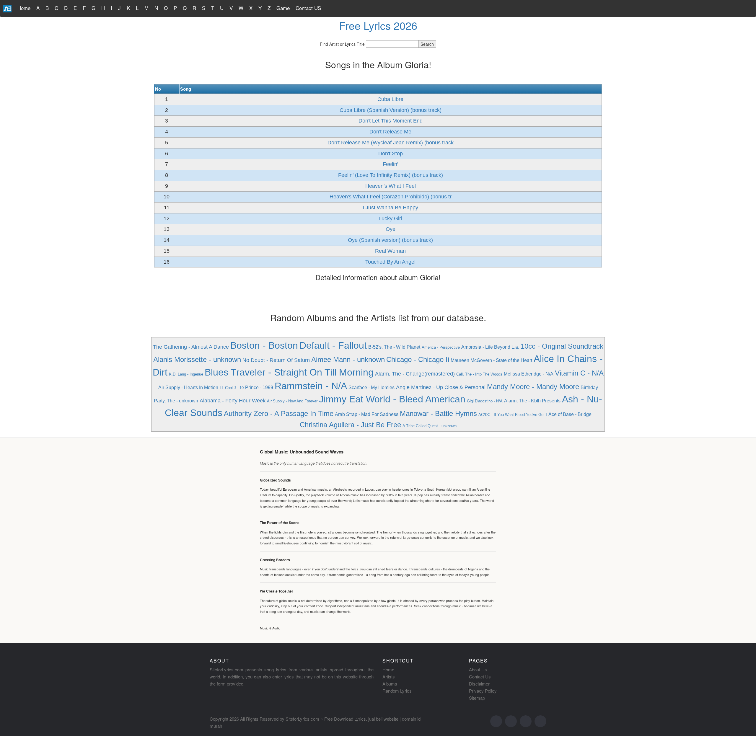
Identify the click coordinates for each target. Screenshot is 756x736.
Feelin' (390, 164)
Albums (389, 683)
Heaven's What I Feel (390, 186)
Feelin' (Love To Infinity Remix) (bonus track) (390, 175)
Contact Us (480, 676)
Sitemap (477, 698)
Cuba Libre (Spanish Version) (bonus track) (390, 110)
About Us (478, 669)
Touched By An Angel (390, 262)
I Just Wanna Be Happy (390, 207)
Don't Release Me (390, 132)
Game (283, 8)
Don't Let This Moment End (391, 121)
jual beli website (383, 719)
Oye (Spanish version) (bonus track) (390, 240)
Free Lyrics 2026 (378, 25)
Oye (390, 229)
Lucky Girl (390, 218)
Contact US (308, 8)
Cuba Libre (390, 99)
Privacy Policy (483, 691)
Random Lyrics (397, 691)
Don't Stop (390, 153)
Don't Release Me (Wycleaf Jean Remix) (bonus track (391, 143)
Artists (388, 676)
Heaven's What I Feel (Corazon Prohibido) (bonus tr (391, 197)
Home (23, 8)
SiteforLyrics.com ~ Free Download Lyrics (326, 719)
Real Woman (390, 251)
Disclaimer (479, 683)
